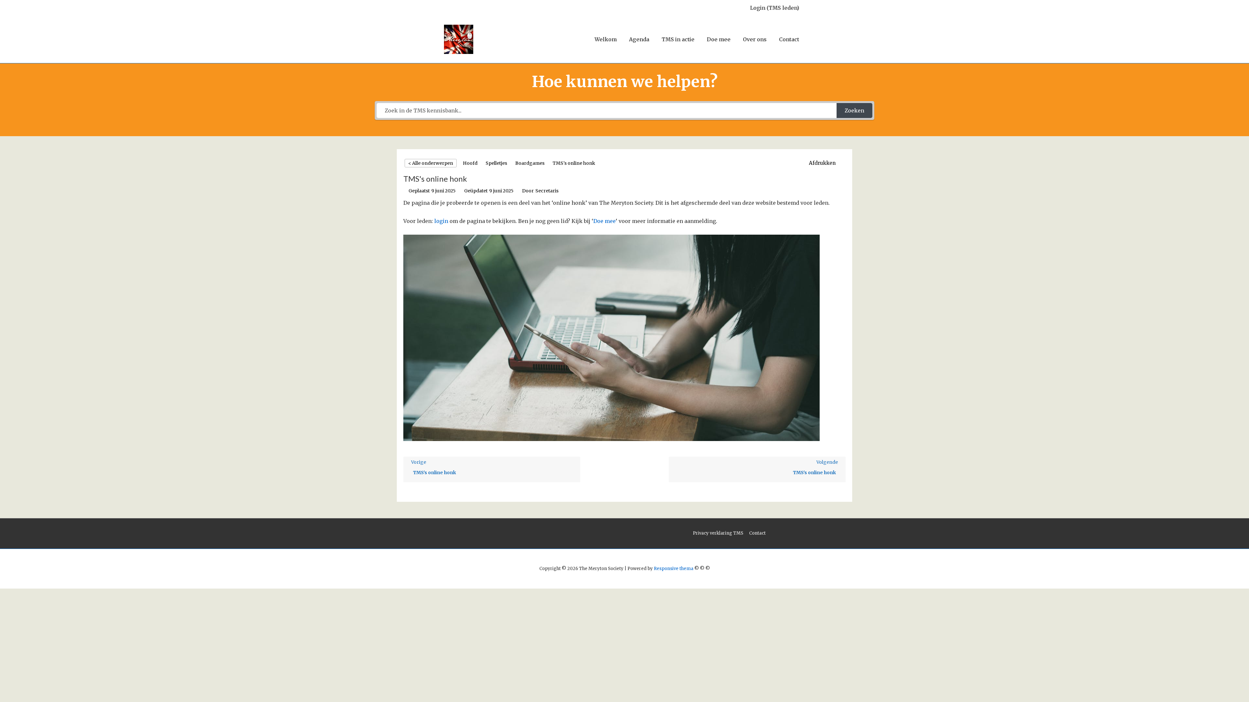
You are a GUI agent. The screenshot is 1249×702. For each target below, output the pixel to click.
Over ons (755, 39)
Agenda (639, 39)
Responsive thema (673, 568)
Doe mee (719, 39)
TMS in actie (678, 39)
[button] (825, 163)
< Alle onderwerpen (430, 163)
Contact (789, 39)
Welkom (606, 39)
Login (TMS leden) (774, 8)
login (441, 221)
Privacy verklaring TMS (718, 533)
